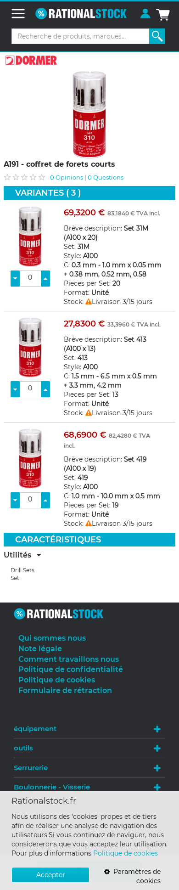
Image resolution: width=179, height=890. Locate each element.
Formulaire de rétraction (65, 690)
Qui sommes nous (52, 638)
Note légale (40, 648)
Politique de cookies (125, 853)
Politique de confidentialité (70, 669)
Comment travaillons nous (68, 659)
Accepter (50, 875)
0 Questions (105, 177)
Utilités (20, 555)
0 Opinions (66, 177)
